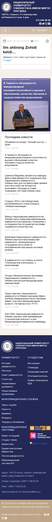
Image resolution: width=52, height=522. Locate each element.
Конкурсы (6, 418)
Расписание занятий (38, 372)
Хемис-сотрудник (10, 436)
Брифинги (6, 414)
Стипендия (33, 368)
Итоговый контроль (38, 376)
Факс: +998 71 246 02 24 (14, 487)
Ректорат (6, 371)
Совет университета (12, 375)
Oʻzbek (7, 61)
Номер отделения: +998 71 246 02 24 (20, 481)
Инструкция (33, 363)
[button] (38, 104)
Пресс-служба (9, 405)
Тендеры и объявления (13, 422)
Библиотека (7, 444)
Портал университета (13, 456)
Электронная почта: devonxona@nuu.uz (21, 492)
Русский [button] (41, 30)
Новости (6, 409)
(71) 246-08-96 (43, 20)
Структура (7, 379)
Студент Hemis (9, 440)
